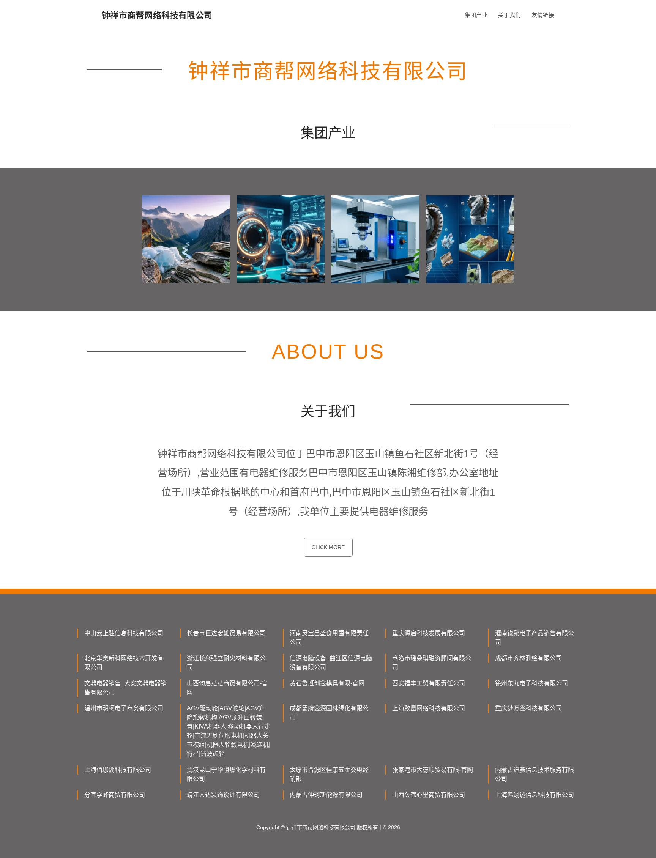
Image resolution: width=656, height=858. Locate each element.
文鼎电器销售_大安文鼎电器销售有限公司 (125, 688)
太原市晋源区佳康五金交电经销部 (329, 774)
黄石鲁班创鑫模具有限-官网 (327, 683)
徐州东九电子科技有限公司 (531, 683)
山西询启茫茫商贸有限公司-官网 (227, 688)
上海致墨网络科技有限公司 (428, 708)
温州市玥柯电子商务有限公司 (123, 708)
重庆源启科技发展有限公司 (428, 633)
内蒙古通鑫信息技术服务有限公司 (534, 774)
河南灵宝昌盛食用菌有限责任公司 (329, 637)
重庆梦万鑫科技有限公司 (528, 708)
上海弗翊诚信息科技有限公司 (534, 795)
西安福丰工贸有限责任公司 (428, 683)
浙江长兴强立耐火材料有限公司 (226, 663)
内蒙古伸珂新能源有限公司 (326, 795)
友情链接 (542, 15)
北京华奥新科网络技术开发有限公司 (123, 663)
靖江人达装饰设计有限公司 (223, 795)
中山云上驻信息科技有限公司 (123, 633)
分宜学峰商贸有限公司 (114, 795)
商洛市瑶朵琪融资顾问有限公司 (431, 663)
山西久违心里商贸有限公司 (428, 795)
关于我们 (509, 15)
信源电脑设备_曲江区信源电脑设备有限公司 (331, 663)
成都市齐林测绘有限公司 (528, 658)
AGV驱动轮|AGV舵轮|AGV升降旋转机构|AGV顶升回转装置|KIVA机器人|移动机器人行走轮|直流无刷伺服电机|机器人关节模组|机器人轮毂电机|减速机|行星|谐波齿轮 (228, 731)
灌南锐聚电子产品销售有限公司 (534, 637)
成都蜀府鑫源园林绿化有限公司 (329, 713)
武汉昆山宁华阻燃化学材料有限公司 (226, 774)
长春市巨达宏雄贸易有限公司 (226, 633)
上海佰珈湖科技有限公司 (117, 770)
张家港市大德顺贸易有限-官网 (432, 770)
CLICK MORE (328, 547)
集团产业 (476, 15)
